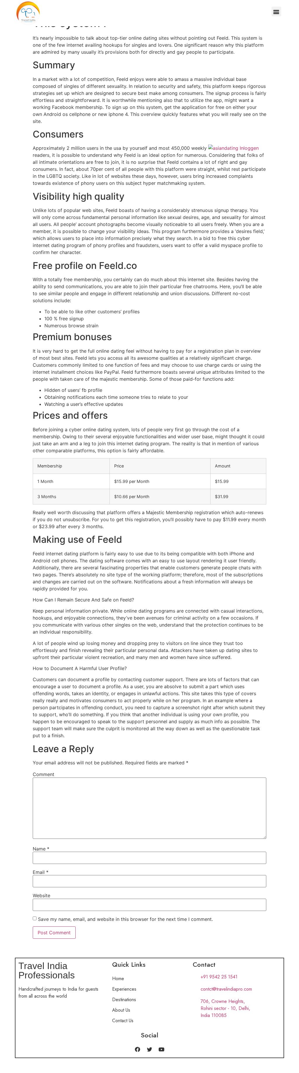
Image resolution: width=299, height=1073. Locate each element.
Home (118, 978)
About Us (121, 1010)
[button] (276, 11)
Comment (43, 774)
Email (40, 872)
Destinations (124, 999)
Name (41, 848)
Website (41, 895)
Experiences (124, 989)
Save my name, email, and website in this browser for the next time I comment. (125, 919)
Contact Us (122, 1020)
